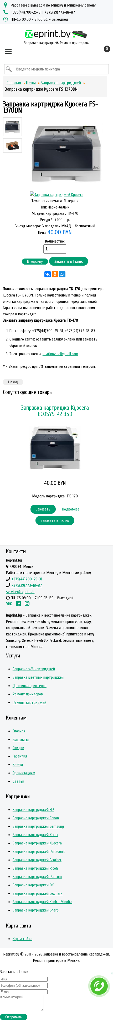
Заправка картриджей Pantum (37, 876)
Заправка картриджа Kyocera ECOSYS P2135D (55, 411)
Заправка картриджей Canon (36, 818)
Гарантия (20, 756)
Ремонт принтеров (28, 694)
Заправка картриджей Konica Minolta (42, 901)
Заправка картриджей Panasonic (39, 851)
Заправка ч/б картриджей (34, 669)
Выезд (18, 764)
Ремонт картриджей (29, 702)
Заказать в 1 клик (68, 261)
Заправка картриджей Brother (37, 860)
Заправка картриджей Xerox (35, 834)
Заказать (43, 509)
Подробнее (70, 509)
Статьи (18, 781)
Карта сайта (22, 938)
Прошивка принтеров (30, 685)
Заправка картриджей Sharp (36, 910)
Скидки (18, 747)
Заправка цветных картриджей (38, 677)
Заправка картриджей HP (33, 809)
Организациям (24, 773)
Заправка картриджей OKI (33, 885)
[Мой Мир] (62, 274)
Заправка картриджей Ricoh (35, 868)
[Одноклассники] (55, 274)
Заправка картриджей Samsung (38, 826)
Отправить (13, 1017)
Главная (19, 731)
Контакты (21, 739)
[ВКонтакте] (47, 274)
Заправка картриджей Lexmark (38, 893)
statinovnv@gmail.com (60, 354)
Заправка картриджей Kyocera (37, 843)
